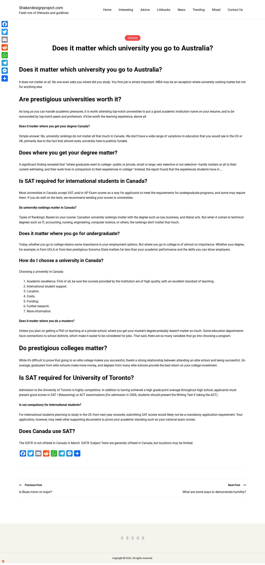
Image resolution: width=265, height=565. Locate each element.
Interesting (126, 10)
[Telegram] (5, 63)
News (181, 10)
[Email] (5, 39)
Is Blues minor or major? (35, 492)
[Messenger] (5, 71)
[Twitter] (5, 32)
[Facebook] (5, 24)
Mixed (216, 10)
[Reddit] (5, 47)
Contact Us (235, 10)
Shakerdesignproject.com (41, 7)
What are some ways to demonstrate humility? (214, 492)
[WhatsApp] (5, 55)
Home (107, 10)
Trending (199, 10)
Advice (145, 10)
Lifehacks (163, 10)
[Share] (5, 78)
